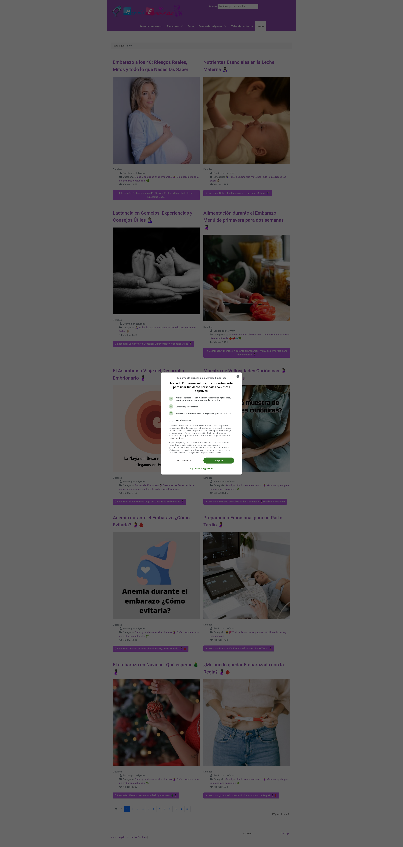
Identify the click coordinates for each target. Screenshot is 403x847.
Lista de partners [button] (176, 438)
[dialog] (201, 423)
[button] (201, 420)
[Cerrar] (238, 376)
